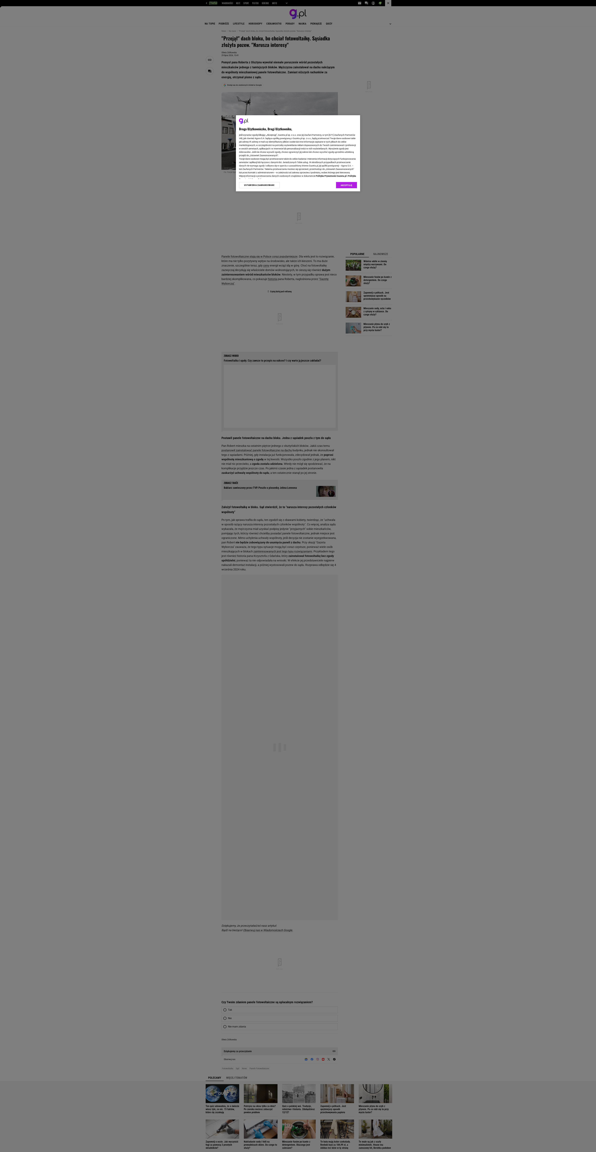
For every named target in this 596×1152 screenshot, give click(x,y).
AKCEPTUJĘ (346, 185)
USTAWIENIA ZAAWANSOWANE (259, 185)
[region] (298, 153)
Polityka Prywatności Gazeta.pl (331, 176)
